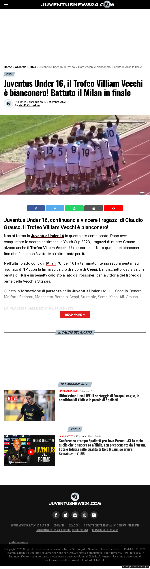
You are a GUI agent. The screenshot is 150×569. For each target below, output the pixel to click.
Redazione (74, 525)
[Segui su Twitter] (65, 515)
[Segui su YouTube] (94, 515)
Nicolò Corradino (29, 105)
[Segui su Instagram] (75, 515)
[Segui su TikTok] (84, 515)
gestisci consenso (18, 542)
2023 (32, 67)
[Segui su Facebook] (56, 515)
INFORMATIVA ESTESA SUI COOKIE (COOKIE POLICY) (62, 530)
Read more (73, 314)
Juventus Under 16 (47, 236)
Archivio (21, 67)
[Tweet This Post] (55, 208)
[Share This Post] (75, 208)
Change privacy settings (135, 566)
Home (8, 67)
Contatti (59, 525)
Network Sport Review (105, 530)
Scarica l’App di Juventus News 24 (30, 525)
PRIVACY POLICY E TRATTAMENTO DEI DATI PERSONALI (111, 525)
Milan (51, 263)
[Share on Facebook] (36, 208)
